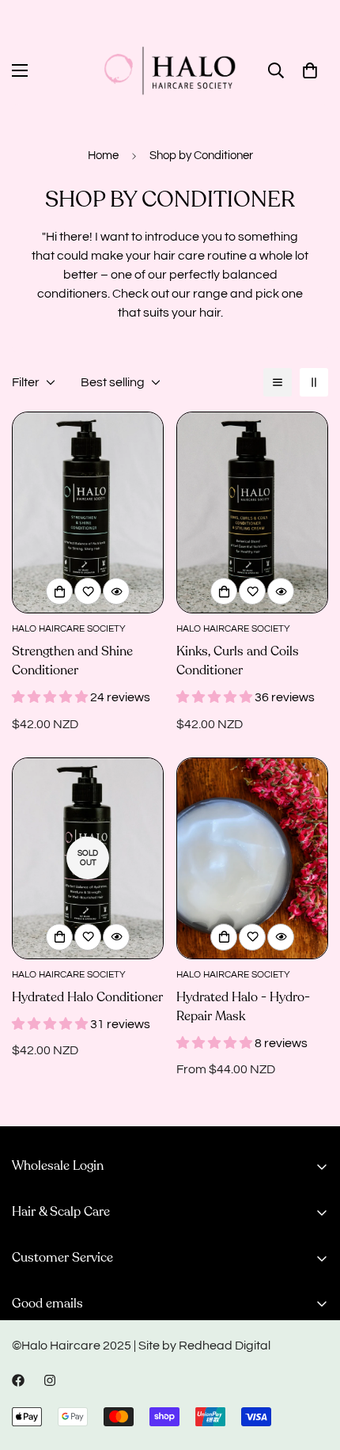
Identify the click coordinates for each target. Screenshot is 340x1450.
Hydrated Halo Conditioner (87, 997)
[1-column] (277, 382)
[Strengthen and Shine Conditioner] (88, 512)
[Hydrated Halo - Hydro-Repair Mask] (252, 858)
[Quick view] (116, 591)
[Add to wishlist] (87, 591)
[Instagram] (49, 1380)
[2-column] (314, 382)
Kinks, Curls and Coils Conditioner (237, 661)
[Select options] (223, 937)
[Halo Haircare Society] (170, 71)
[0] (310, 70)
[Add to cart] (59, 591)
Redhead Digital (224, 1345)
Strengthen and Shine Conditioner (72, 661)
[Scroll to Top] (311, 1366)
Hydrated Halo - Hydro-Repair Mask (243, 1007)
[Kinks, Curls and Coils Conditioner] (252, 512)
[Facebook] (18, 1380)
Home (103, 155)
